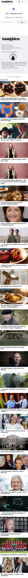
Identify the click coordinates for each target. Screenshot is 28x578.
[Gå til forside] (8, 1)
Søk (22, 22)
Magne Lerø (14, 52)
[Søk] (19, 1)
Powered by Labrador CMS (14, 76)
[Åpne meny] (25, 1)
